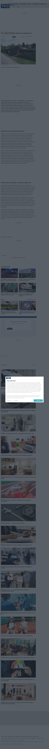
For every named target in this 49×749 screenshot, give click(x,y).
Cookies (12, 397)
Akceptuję (38, 400)
